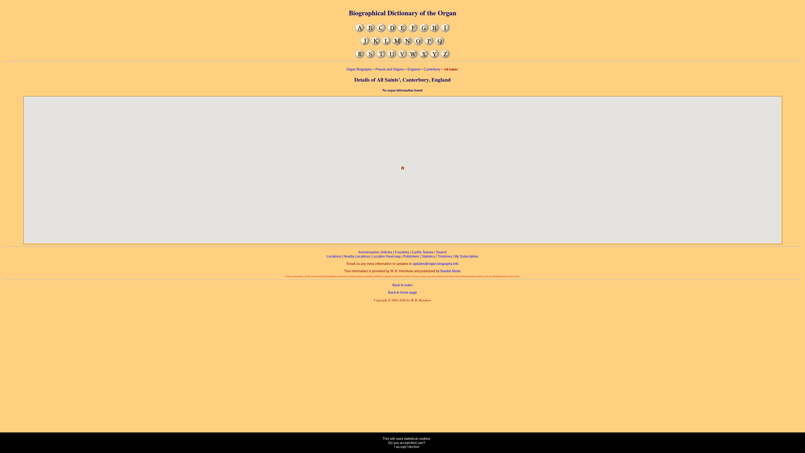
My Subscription (466, 256)
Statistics (428, 256)
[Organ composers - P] (429, 44)
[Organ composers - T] (381, 57)
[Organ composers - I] (445, 31)
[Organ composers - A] (360, 31)
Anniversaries (368, 252)
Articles (386, 252)
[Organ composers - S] (370, 57)
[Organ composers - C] (381, 31)
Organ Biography (359, 69)
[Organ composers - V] (403, 57)
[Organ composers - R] (360, 57)
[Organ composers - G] (424, 31)
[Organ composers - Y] (435, 57)
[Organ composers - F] (413, 31)
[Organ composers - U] (392, 57)
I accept (400, 447)
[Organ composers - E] (403, 31)
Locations (334, 256)
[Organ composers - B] (370, 31)
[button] (402, 166)
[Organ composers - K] (376, 44)
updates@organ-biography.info (435, 264)
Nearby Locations (357, 256)
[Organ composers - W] (413, 57)
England (414, 69)
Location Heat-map (386, 256)
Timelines (445, 256)
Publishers (411, 256)
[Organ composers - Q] (440, 44)
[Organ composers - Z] (445, 57)
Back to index (402, 285)
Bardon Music (450, 271)
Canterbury (432, 69)
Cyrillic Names (423, 252)
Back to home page (402, 292)
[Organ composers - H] (435, 31)
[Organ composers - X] (424, 57)
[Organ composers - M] (397, 44)
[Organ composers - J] (365, 44)
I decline (413, 447)
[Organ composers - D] (392, 31)
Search (441, 252)
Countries (402, 252)
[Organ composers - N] (408, 44)
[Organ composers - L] (386, 44)
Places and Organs (389, 69)
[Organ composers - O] (418, 44)
